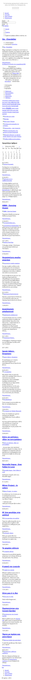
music (9, 108)
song (8, 110)
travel (14, 112)
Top (3, 667)
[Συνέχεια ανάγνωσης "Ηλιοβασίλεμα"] (7, 399)
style (17, 110)
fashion (4, 104)
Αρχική (7, 13)
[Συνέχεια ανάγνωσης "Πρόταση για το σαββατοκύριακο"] (12, 180)
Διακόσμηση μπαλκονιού (8, 310)
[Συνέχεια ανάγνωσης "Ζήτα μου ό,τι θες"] (7, 596)
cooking (10, 100)
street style (13, 110)
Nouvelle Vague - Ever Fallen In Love (12, 465)
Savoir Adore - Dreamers (8, 352)
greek (8, 104)
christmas (5, 100)
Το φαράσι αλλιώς (10, 548)
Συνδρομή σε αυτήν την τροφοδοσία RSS (14, 64)
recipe (4, 110)
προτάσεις (8, 81)
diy (18, 102)
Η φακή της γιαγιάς (11, 566)
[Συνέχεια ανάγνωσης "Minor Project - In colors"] (9, 491)
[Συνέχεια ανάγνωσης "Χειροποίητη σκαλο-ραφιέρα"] (11, 263)
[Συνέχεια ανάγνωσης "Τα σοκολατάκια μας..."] (9, 223)
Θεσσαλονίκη (6, 190)
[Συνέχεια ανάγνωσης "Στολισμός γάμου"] (7, 533)
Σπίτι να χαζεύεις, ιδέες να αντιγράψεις (12, 438)
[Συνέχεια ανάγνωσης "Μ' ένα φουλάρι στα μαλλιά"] (10, 518)
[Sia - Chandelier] (7, 47)
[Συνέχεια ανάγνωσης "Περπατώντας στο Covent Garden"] (12, 616)
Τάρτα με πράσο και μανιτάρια (11, 635)
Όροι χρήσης (8, 16)
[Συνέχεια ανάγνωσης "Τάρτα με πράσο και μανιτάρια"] (11, 640)
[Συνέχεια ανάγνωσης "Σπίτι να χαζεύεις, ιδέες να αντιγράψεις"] (12, 444)
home (18, 104)
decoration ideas (6, 102)
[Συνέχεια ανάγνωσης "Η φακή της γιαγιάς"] (8, 570)
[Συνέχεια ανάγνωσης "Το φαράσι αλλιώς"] (8, 551)
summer (4, 112)
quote (16, 108)
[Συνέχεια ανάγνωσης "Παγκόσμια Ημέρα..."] (8, 338)
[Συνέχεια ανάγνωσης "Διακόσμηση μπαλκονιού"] (10, 315)
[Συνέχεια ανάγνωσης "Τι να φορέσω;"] (6, 372)
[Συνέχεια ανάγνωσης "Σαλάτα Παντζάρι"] (7, 242)
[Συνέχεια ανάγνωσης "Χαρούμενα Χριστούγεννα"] (10, 294)
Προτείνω (14, 44)
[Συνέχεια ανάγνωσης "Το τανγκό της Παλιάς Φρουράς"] (11, 411)
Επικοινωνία (8, 18)
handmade (13, 104)
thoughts (9, 112)
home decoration (6, 106)
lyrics (4, 108)
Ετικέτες (7, 32)
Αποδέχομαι (15, 7)
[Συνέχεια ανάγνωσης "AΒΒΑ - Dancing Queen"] (9, 211)
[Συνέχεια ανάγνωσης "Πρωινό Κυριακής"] (7, 164)
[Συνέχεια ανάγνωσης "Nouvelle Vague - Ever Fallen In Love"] (12, 472)
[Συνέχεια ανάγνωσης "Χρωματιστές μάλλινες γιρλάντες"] (12, 653)
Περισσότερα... (6, 62)
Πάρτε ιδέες (15, 73)
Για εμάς (7, 15)
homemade (14, 106)
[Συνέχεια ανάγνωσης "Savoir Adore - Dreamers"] (9, 357)
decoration (16, 100)
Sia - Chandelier (9, 39)
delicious (14, 102)
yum (17, 112)
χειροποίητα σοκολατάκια (11, 225)
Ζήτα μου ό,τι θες (10, 593)
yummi (4, 114)
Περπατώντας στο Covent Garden (10, 609)
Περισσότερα (15, 9)
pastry (13, 108)
